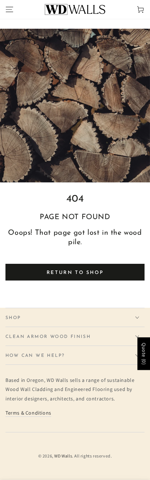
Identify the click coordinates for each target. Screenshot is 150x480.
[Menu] (9, 9)
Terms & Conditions (28, 413)
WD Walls (63, 456)
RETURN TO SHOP (75, 272)
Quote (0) (144, 353)
